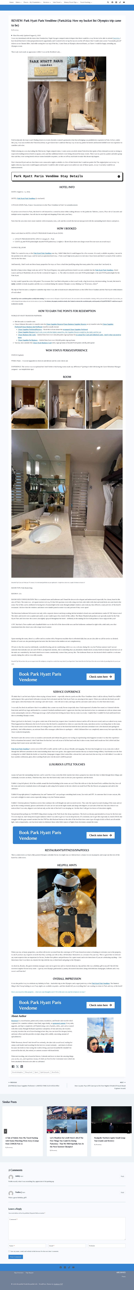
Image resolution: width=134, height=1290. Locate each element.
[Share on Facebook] (13, 1066)
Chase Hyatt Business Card (42, 343)
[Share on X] (17, 1066)
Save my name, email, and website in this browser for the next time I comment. (35, 1251)
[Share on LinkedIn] (21, 1066)
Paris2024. (116, 38)
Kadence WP (58, 1284)
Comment (13, 1219)
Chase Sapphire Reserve (54, 324)
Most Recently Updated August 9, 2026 (27, 35)
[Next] (128, 1131)
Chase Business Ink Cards (27, 335)
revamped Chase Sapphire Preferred (75, 329)
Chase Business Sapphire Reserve (74, 324)
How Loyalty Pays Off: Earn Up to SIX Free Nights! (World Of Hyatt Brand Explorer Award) (100, 1085)
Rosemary (14, 1021)
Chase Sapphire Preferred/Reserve (30, 329)
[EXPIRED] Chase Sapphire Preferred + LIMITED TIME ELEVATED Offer (33, 1084)
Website (92, 1246)
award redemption (17, 1072)
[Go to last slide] (5, 1131)
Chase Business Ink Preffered (32, 327)
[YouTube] (124, 2)
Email (51, 1246)
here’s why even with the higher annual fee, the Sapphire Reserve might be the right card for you (68, 332)
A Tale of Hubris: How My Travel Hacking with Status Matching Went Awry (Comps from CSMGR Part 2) (22, 1141)
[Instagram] (116, 2)
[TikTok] (120, 2)
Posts (124, 1276)
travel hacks (55, 1072)
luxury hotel (28, 1072)
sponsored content (59, 1023)
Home (11, 2)
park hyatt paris (45, 1072)
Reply (122, 1176)
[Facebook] (112, 2)
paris (36, 1072)
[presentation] (22, 1119)
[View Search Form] (108, 2)
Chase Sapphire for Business (27, 340)
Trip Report (29, 1273)
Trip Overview (19, 1273)
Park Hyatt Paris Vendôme (26, 198)
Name (12, 1246)
